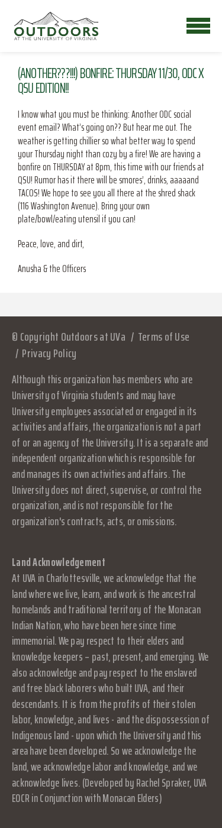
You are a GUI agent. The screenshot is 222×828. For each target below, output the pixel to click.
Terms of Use (163, 336)
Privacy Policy (49, 353)
